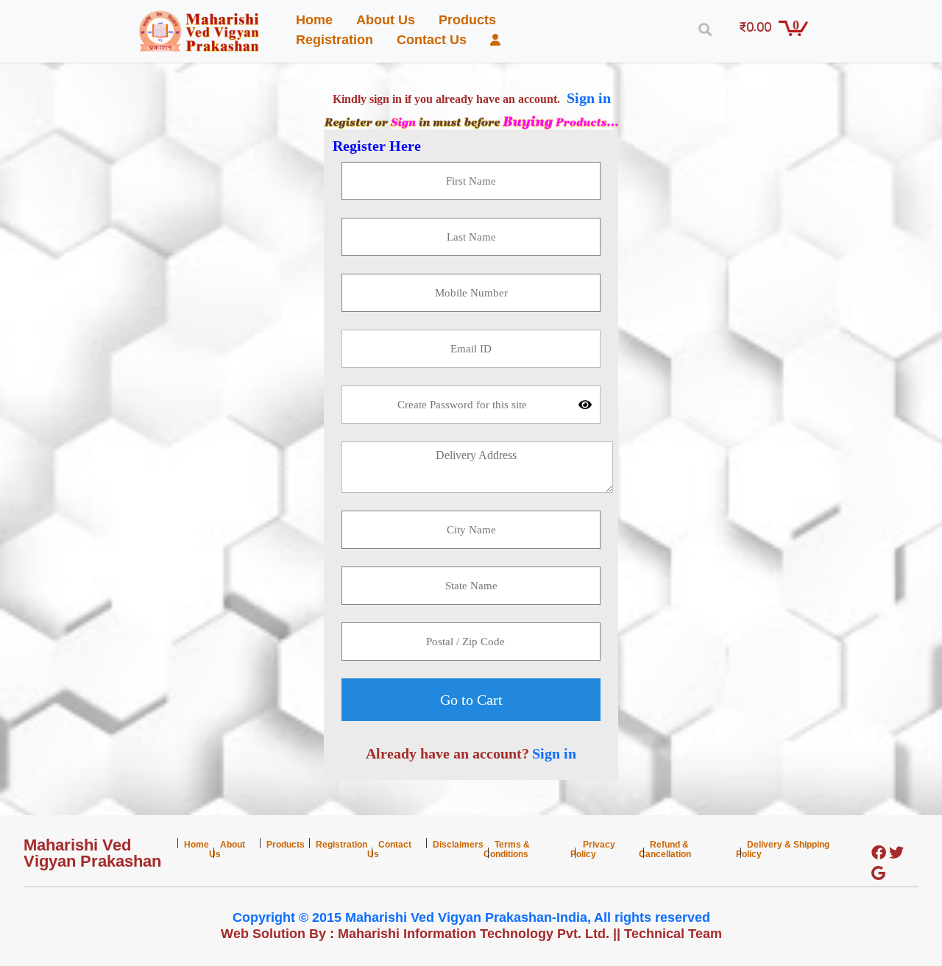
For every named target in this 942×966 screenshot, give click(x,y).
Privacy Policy (592, 849)
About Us (385, 20)
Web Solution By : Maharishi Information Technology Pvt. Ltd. (415, 933)
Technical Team (673, 933)
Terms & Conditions (507, 849)
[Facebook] (878, 854)
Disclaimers (458, 844)
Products (467, 20)
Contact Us (432, 39)
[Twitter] (896, 854)
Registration (334, 39)
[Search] (701, 29)
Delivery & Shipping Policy (782, 849)
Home (314, 20)
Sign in (589, 98)
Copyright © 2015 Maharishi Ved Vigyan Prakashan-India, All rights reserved (471, 917)
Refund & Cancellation (665, 849)
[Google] (878, 874)
